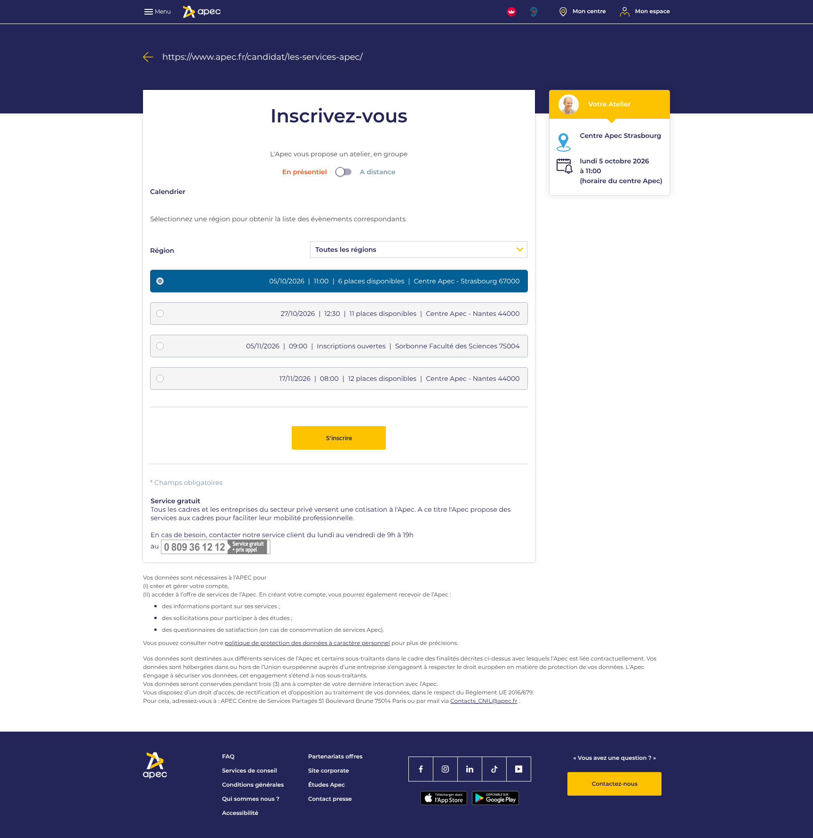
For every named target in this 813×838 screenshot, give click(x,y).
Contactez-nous (615, 784)
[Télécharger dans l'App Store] (443, 798)
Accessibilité (240, 813)
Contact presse (330, 799)
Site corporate (328, 770)
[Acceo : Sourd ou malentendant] (537, 12)
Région (162, 250)
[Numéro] (215, 546)
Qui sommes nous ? (250, 799)
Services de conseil (249, 770)
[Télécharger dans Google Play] (495, 798)
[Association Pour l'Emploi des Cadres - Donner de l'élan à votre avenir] (202, 11)
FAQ (228, 756)
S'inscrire (339, 438)
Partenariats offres (335, 756)
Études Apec (326, 785)
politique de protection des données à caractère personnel (307, 643)
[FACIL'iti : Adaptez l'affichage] (511, 12)
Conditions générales (253, 785)
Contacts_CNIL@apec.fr (483, 701)
